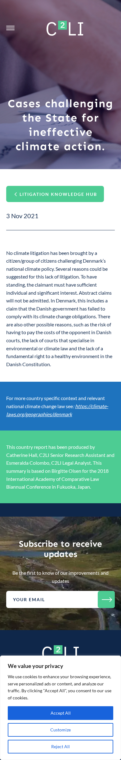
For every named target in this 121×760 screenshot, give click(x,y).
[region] (60, 708)
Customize (60, 729)
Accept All (61, 713)
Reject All (60, 746)
